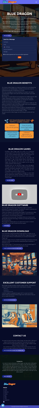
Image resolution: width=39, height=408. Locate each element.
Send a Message (7, 376)
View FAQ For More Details (9, 300)
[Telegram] (2, 405)
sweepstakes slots (10, 26)
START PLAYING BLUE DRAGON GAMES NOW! (12, 248)
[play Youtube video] (19, 194)
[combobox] (5, 47)
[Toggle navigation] (36, 2)
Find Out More (7, 35)
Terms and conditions (19, 54)
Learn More (6, 225)
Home (5, 390)
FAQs (5, 398)
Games (5, 394)
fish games (31, 165)
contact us (31, 343)
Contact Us (6, 400)
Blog (5, 396)
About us (6, 392)
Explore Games (10, 180)
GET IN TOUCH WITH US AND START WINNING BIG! (13, 350)
